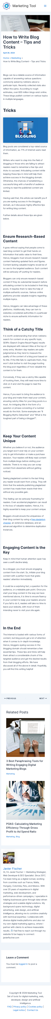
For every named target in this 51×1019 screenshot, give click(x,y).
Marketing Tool (24, 6)
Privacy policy (19, 1006)
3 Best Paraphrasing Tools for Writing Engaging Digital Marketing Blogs (24, 764)
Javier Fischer (12, 868)
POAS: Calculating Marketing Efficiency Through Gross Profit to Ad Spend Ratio (24, 827)
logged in (23, 964)
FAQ (9, 1006)
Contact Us (32, 1010)
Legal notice (19, 1010)
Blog (18, 837)
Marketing (10, 774)
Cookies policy (35, 1006)
